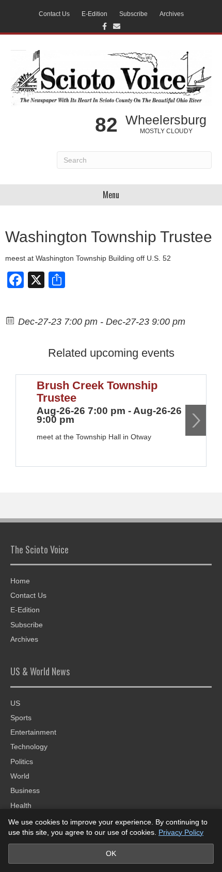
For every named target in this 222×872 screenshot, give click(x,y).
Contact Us (54, 14)
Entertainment (33, 732)
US (15, 703)
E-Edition (94, 14)
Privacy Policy (180, 832)
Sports (20, 718)
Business (25, 790)
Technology (28, 746)
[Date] (10, 320)
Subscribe (133, 14)
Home (20, 581)
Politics (21, 761)
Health (20, 805)
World (19, 776)
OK (111, 853)
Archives (172, 14)
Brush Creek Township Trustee (97, 391)
